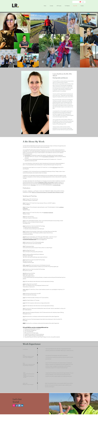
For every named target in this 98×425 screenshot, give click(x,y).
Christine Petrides (56, 185)
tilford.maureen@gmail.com (41, 239)
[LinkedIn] (22, 405)
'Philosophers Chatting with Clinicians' (46, 182)
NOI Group (54, 167)
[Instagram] (14, 405)
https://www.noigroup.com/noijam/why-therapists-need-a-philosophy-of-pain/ (48, 192)
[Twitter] (19, 405)
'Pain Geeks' (33, 185)
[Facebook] (16, 405)
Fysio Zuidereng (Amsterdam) (48, 156)
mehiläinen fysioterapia (48, 212)
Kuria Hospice (27, 155)
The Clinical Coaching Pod (45, 183)
